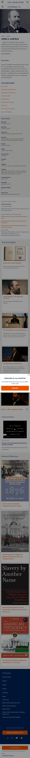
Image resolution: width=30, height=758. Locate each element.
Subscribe (15, 388)
